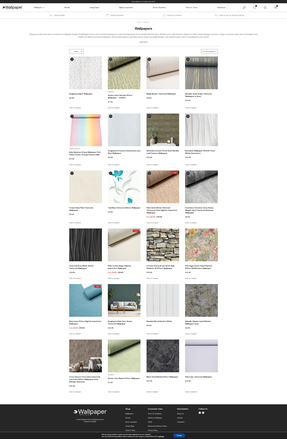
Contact (180, 418)
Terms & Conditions (155, 414)
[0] (254, 7)
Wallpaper (38, 7)
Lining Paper (94, 7)
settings (161, 437)
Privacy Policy (153, 430)
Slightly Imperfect (126, 7)
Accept (179, 435)
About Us (180, 414)
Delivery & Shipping (155, 418)
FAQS (150, 422)
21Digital (93, 421)
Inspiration (181, 422)
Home (139, 22)
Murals (67, 7)
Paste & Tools (191, 7)
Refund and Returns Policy (157, 426)
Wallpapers (129, 414)
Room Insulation (159, 7)
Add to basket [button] (75, 108)
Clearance (221, 7)
